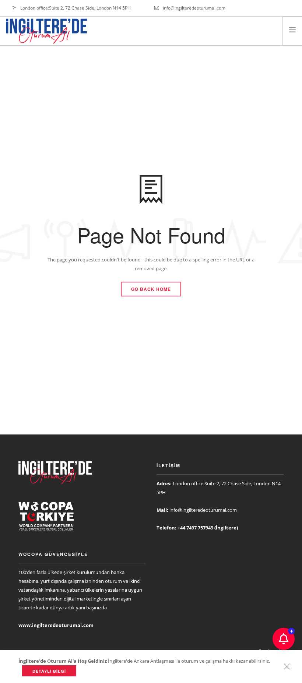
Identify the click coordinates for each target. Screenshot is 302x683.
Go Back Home (151, 289)
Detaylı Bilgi (49, 671)
